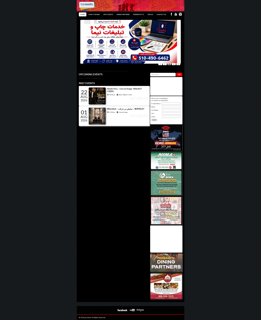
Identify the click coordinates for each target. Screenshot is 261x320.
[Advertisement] (166, 238)
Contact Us (161, 14)
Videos (150, 14)
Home (82, 14)
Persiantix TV (138, 14)
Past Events (108, 14)
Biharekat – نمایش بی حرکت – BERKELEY (125, 109)
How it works (94, 14)
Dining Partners (123, 14)
